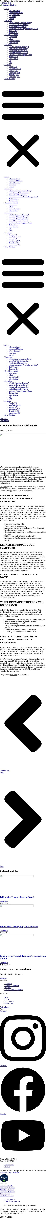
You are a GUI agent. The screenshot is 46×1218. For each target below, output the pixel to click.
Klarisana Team (14, 11)
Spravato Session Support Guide (20, 55)
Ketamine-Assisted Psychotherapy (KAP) (23, 29)
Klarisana (3, 487)
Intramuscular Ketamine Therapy (20, 23)
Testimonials (13, 57)
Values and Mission (16, 13)
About (6, 9)
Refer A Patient (9, 79)
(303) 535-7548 (5, 3)
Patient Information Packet (18, 53)
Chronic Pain (13, 43)
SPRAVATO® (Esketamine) (19, 25)
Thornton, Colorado (7, 1190)
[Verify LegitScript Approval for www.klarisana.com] (4, 1182)
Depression (13, 37)
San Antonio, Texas (7, 1196)
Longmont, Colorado (7, 1192)
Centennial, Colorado (7, 1188)
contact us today (23, 661)
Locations (7, 65)
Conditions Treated (11, 35)
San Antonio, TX (15, 69)
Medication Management (17, 27)
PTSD (11, 39)
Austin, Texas (5, 1194)
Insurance (12, 17)
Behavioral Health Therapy (18, 49)
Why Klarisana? (14, 15)
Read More (4, 901)
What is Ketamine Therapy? (19, 47)
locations (21, 663)
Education (8, 45)
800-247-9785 (9, 1161)
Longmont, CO (14, 73)
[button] (23, 128)
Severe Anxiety (14, 41)
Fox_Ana (13, 675)
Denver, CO (13, 71)
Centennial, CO (14, 77)
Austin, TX (13, 67)
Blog (10, 61)
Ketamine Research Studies (18, 51)
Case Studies (13, 59)
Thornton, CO (14, 75)
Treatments (8, 21)
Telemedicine (13, 33)
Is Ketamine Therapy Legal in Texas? (17, 897)
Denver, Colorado (6, 1186)
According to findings (7, 552)
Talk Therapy (13, 31)
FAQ (11, 63)
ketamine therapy (36, 651)
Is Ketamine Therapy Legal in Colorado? (19, 926)
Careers (11, 19)
